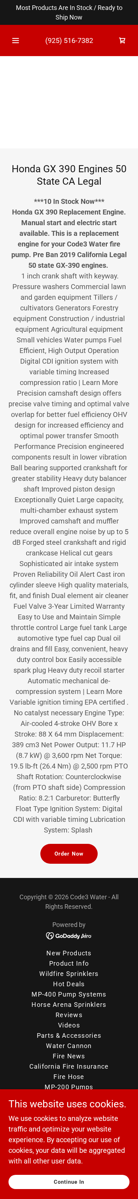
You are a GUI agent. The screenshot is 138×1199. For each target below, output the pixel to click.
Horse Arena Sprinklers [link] (68, 1004)
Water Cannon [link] (69, 1045)
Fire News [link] (69, 1056)
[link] (69, 935)
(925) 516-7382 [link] (69, 40)
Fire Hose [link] (69, 1076)
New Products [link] (68, 953)
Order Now (69, 854)
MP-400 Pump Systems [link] (68, 994)
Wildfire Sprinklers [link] (68, 973)
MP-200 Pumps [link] (69, 1087)
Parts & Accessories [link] (69, 1035)
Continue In (69, 1182)
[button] (15, 40)
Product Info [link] (69, 963)
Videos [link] (69, 1025)
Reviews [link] (69, 1015)
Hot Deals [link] (69, 984)
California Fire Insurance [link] (69, 1066)
